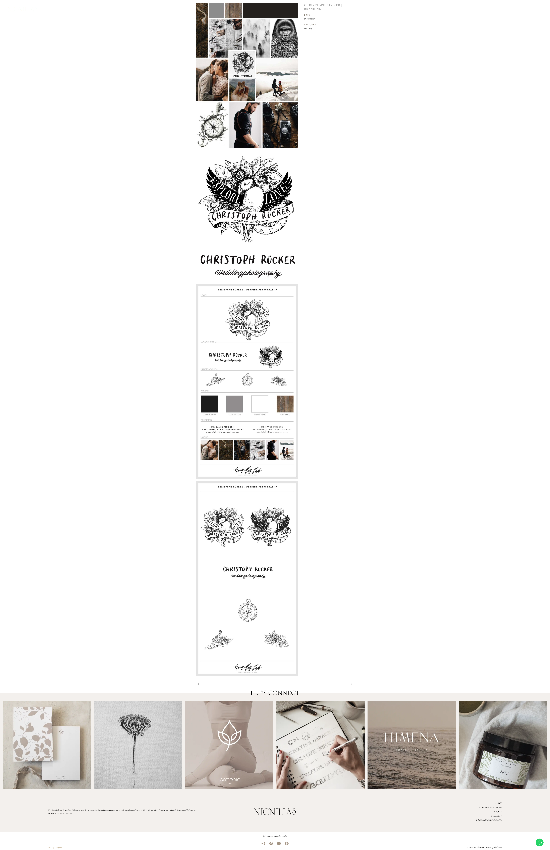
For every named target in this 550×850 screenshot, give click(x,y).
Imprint (59, 847)
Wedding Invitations (489, 819)
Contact (496, 815)
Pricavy (51, 847)
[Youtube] (279, 843)
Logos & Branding (490, 807)
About (498, 811)
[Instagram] (263, 843)
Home (498, 803)
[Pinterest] (286, 843)
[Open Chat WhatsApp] (540, 842)
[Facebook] (271, 843)
